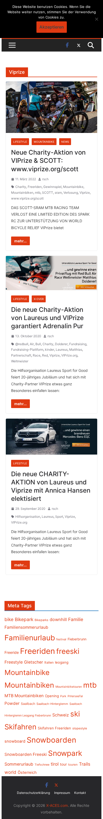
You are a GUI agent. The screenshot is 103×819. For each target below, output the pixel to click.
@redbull (21, 344)
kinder (49, 349)
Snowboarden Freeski (25, 754)
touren (73, 764)
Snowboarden (51, 739)
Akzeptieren (51, 27)
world (10, 772)
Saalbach (28, 704)
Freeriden (35, 187)
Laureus (62, 349)
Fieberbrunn (77, 639)
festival (61, 639)
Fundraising (77, 344)
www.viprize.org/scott (27, 198)
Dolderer (61, 344)
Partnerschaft (21, 355)
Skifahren (20, 727)
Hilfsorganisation (27, 517)
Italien (49, 662)
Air (32, 344)
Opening (52, 696)
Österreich (27, 772)
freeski (67, 651)
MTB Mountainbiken (24, 695)
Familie (75, 619)
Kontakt (80, 793)
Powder (12, 703)
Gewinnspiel (52, 187)
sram (58, 193)
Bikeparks (41, 620)
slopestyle (79, 728)
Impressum (62, 793)
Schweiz (60, 715)
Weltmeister (19, 361)
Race (36, 355)
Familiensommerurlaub (26, 627)
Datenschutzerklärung (33, 793)
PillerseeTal (75, 696)
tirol (55, 764)
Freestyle (13, 662)
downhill (58, 619)
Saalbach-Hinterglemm (52, 704)
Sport (59, 517)
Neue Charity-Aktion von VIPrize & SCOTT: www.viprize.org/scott (48, 161)
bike (8, 619)
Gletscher (33, 662)
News (65, 141)
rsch (45, 179)
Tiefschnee (42, 764)
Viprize (84, 193)
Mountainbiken (22, 193)
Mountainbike (44, 141)
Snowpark (65, 753)
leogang (61, 662)
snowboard (14, 741)
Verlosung (70, 193)
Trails (84, 764)
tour (63, 764)
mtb (37, 193)
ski (75, 713)
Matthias (75, 349)
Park (63, 696)
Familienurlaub (29, 637)
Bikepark (24, 619)
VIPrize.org (69, 355)
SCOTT (47, 193)
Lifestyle (20, 141)
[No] (96, 19)
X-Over (39, 298)
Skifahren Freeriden (54, 728)
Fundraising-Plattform (27, 349)
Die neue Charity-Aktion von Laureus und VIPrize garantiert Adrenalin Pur (47, 318)
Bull (38, 344)
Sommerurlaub (18, 764)
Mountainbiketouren (68, 686)
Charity (20, 187)
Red (45, 355)
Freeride (11, 652)
